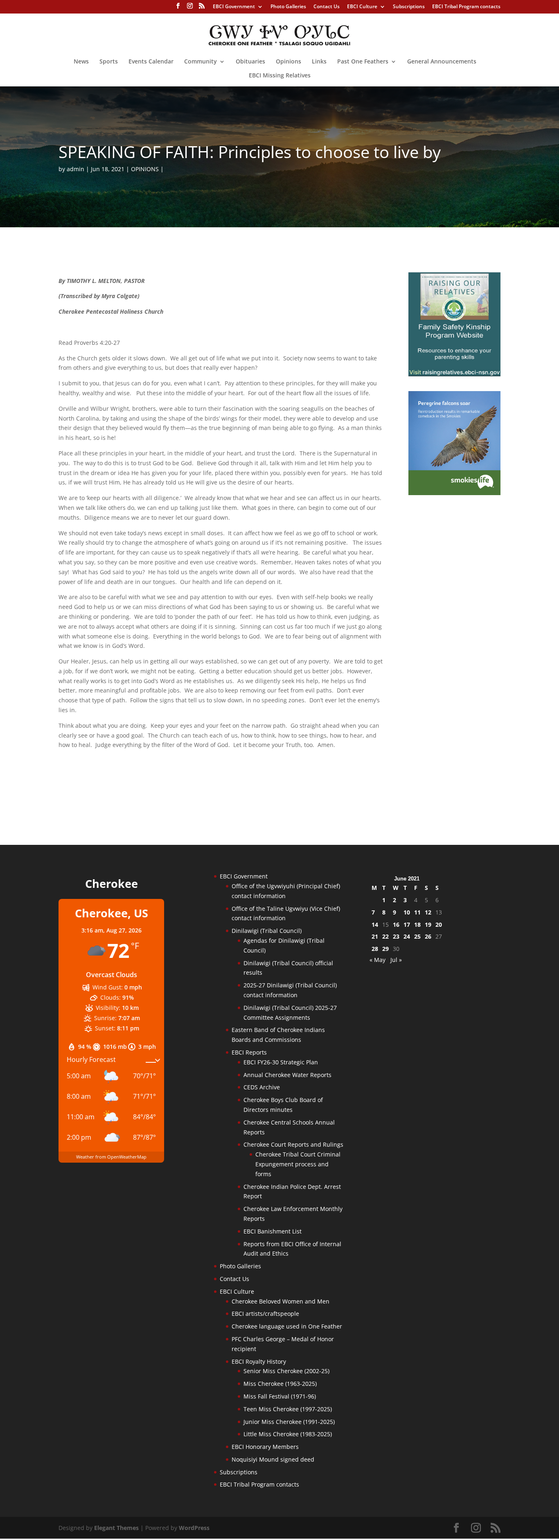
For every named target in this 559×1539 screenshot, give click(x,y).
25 (417, 936)
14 (375, 924)
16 (396, 924)
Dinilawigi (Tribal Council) (267, 931)
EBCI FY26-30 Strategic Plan (280, 1062)
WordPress (194, 1528)
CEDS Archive (261, 1087)
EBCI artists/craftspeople (265, 1313)
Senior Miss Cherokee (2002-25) (286, 1371)
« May (377, 960)
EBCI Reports (249, 1052)
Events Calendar (151, 62)
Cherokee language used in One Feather (287, 1326)
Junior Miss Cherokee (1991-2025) (289, 1422)
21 (375, 936)
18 (417, 924)
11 (417, 912)
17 (406, 924)
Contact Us (326, 7)
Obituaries (250, 62)
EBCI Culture (362, 7)
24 (406, 936)
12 (428, 912)
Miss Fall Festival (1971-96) (279, 1396)
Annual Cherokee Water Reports (287, 1075)
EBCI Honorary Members (265, 1447)
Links (319, 62)
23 (396, 936)
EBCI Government (234, 7)
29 (385, 949)
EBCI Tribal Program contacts (466, 7)
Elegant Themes (116, 1528)
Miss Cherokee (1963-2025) (280, 1383)
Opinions (288, 62)
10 (406, 912)
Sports (108, 62)
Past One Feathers (362, 62)
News (81, 62)
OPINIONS (145, 169)
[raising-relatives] (454, 374)
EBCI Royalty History (259, 1361)
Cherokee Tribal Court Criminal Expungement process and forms (297, 1164)
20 (438, 924)
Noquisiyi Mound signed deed (273, 1459)
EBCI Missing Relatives (280, 75)
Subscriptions (409, 7)
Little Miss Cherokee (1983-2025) (287, 1434)
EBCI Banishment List (272, 1231)
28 (375, 949)
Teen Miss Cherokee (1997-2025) (287, 1409)
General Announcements (441, 62)
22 (385, 936)
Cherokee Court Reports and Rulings (293, 1144)
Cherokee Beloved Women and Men (280, 1301)
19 (428, 924)
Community (200, 62)
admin (75, 169)
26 (428, 936)
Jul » (396, 960)
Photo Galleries (288, 7)
